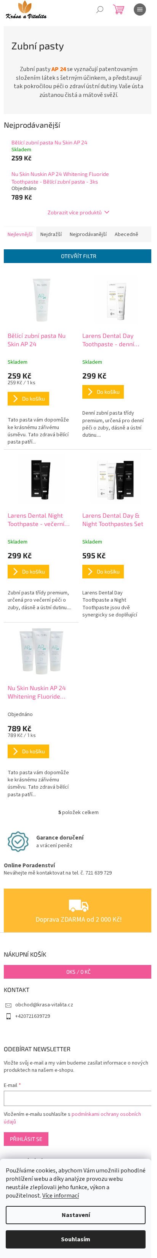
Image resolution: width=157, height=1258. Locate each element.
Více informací (60, 1195)
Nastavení (76, 1215)
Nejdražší (51, 234)
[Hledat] (99, 9)
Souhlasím (75, 1239)
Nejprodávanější (88, 234)
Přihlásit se (26, 1139)
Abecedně (126, 234)
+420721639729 (32, 1016)
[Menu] (139, 9)
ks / (78, 971)
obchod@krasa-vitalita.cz (44, 1005)
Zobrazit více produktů (75, 212)
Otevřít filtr (78, 256)
